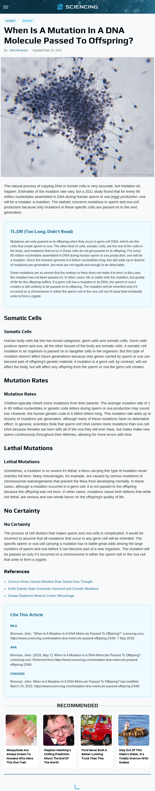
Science (10, 21)
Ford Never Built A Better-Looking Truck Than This (94, 754)
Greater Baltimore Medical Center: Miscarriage (41, 595)
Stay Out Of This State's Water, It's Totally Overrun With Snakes (133, 756)
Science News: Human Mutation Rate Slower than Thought (50, 581)
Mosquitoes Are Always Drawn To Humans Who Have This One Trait (19, 756)
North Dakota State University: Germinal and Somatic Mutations (53, 588)
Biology (27, 21)
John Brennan (18, 50)
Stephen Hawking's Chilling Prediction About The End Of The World (57, 756)
